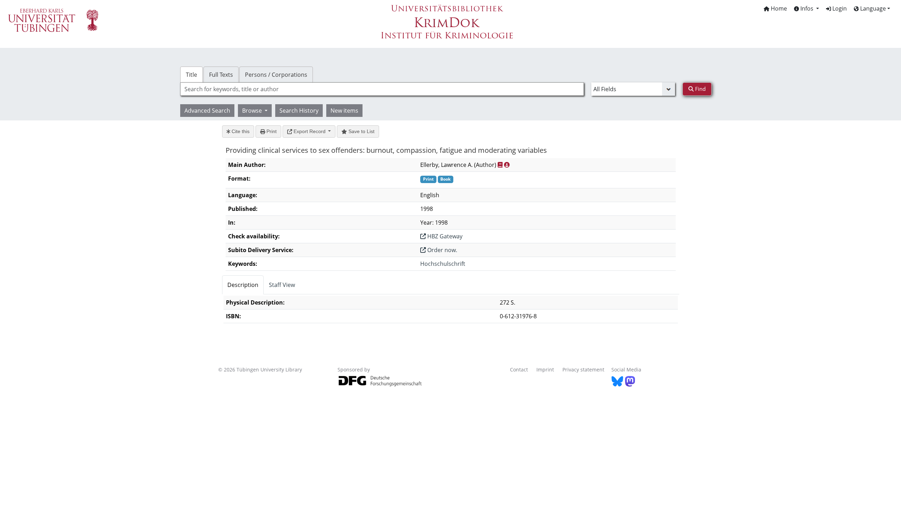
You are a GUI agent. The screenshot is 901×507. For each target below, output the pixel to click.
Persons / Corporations (276, 75)
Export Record (309, 131)
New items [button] (344, 110)
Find (700, 88)
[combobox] (382, 89)
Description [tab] (242, 285)
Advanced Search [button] (207, 110)
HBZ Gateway (444, 236)
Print (271, 131)
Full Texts (221, 75)
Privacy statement (583, 369)
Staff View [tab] (282, 285)
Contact (519, 369)
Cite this (240, 131)
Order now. (441, 250)
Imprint (545, 369)
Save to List (360, 131)
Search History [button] (299, 110)
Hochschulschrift (442, 264)
